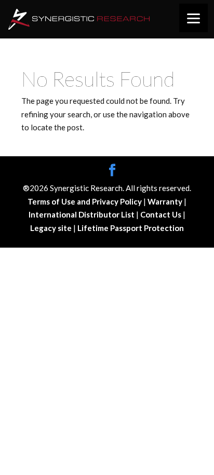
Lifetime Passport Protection (130, 228)
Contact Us (161, 214)
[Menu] (193, 18)
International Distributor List (82, 214)
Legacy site (51, 228)
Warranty (166, 201)
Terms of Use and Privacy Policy (85, 201)
